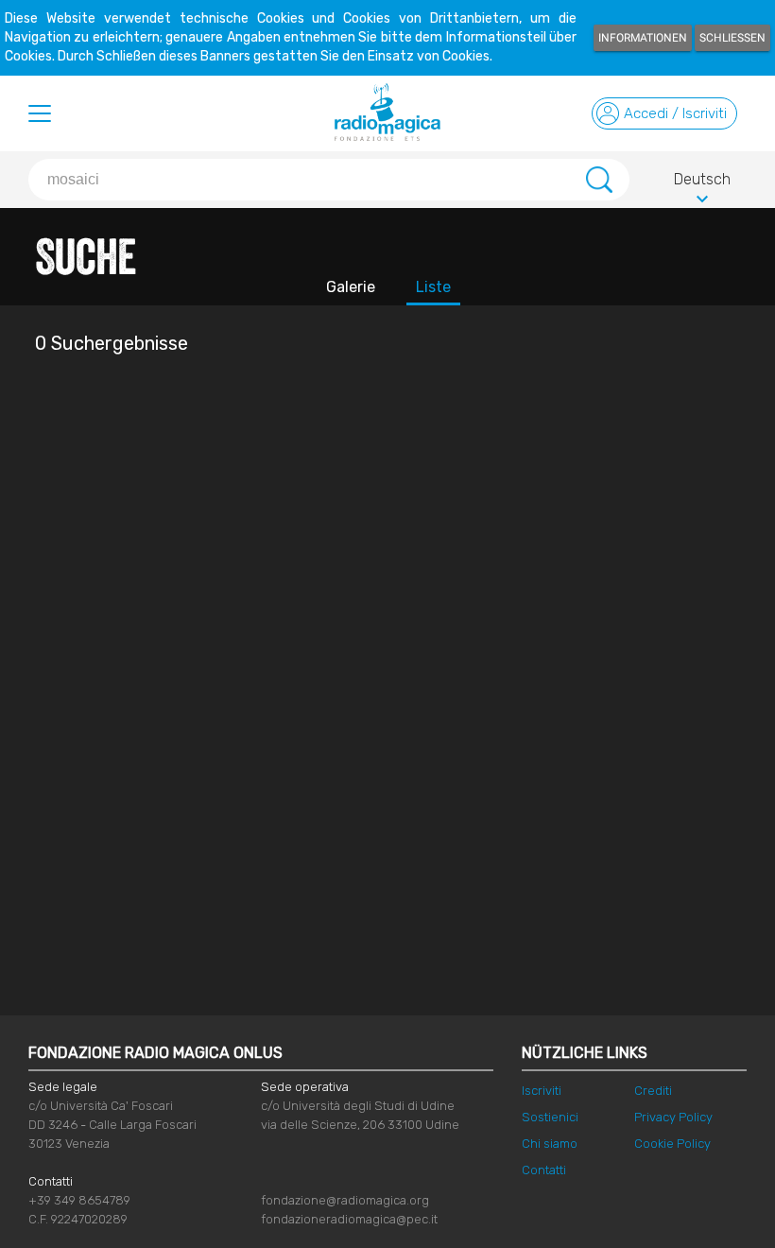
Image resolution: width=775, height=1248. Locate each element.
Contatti (544, 1170)
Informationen (642, 37)
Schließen (732, 37)
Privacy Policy (673, 1117)
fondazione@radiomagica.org (345, 1200)
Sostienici (550, 1117)
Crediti (653, 1090)
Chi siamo (549, 1143)
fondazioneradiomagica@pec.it (349, 1219)
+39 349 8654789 (79, 1200)
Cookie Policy (672, 1143)
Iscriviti (541, 1090)
